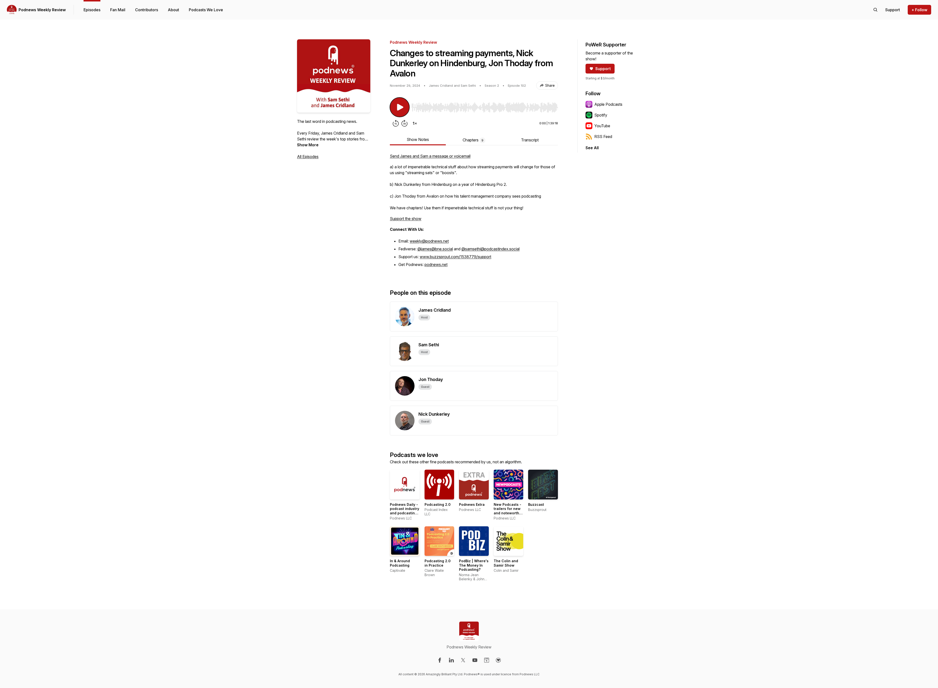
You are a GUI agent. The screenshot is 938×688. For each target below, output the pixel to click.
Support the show (405, 218)
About (173, 9)
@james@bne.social (435, 248)
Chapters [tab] (473, 140)
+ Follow (919, 9)
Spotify (600, 115)
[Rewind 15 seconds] (395, 123)
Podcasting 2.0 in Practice (438, 563)
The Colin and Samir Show (506, 563)
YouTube (602, 125)
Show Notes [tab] (418, 139)
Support (603, 68)
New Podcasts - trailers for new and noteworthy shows (507, 510)
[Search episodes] (875, 10)
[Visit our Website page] (486, 660)
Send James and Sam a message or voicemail (430, 156)
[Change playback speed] (415, 123)
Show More (308, 144)
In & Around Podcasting (400, 563)
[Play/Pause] (399, 107)
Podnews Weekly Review (42, 9)
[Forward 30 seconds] (404, 123)
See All (592, 147)
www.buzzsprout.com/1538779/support (455, 256)
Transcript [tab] (530, 140)
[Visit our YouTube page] (474, 660)
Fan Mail (117, 9)
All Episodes (308, 156)
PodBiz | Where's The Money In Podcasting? (474, 565)
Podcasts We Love (206, 9)
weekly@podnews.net (429, 241)
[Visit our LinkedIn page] (451, 660)
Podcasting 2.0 (438, 504)
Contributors (146, 9)
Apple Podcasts (608, 104)
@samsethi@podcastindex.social (490, 248)
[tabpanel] (474, 213)
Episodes (92, 9)
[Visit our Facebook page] (439, 660)
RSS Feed (603, 136)
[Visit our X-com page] (463, 660)
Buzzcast (536, 504)
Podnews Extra (472, 504)
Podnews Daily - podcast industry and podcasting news (404, 510)
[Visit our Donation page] (498, 660)
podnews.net (436, 264)
